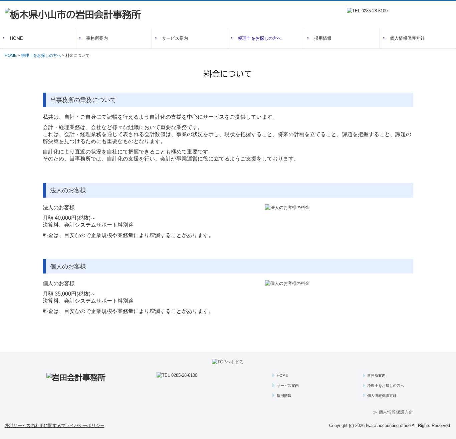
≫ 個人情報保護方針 (393, 412)
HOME (16, 38)
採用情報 (322, 38)
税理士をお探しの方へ (259, 38)
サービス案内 (175, 38)
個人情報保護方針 (407, 38)
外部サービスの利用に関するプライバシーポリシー (54, 425)
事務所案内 (97, 38)
